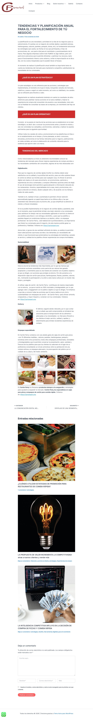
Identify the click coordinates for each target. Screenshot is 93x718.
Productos (38, 4)
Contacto (79, 4)
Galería (70, 4)
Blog (48, 4)
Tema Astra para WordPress (63, 713)
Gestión (41, 632)
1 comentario (22, 490)
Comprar (32, 11)
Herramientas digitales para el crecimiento (57, 632)
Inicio (30, 4)
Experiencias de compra (64, 561)
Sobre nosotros (58, 4)
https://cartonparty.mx (51, 225)
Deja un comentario (24, 561)
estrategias (30, 490)
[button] (43, 3)
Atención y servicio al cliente (40, 561)
